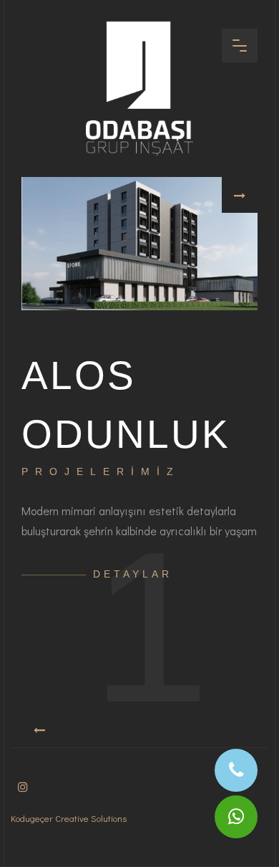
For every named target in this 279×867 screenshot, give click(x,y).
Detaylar (132, 574)
